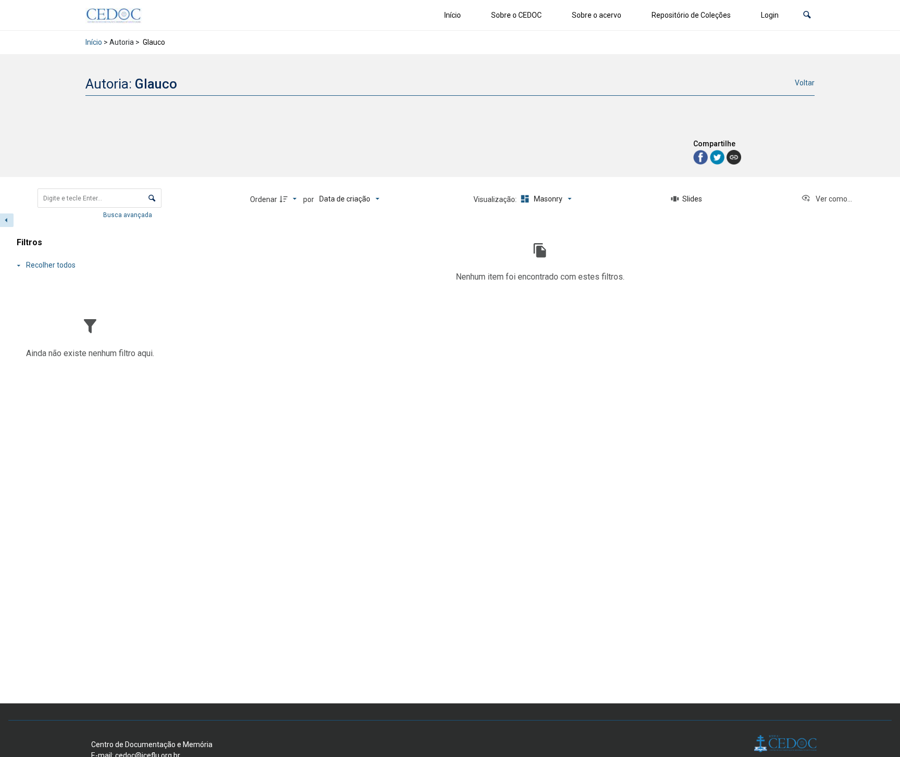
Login (770, 15)
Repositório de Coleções (691, 15)
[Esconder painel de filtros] (7, 220)
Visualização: (495, 199)
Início (452, 15)
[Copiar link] (734, 157)
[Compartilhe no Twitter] (718, 156)
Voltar (805, 83)
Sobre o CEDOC (516, 15)
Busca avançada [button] (128, 215)
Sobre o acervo (596, 15)
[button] (807, 15)
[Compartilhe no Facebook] (701, 156)
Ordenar (263, 199)
